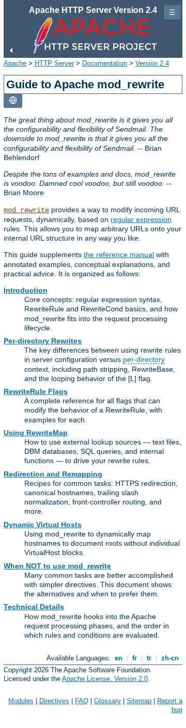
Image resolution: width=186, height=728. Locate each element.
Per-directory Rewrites (43, 341)
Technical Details (34, 607)
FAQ (81, 701)
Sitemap (139, 701)
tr (149, 658)
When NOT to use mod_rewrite (57, 566)
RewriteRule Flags (36, 391)
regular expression (141, 219)
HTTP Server (54, 63)
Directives (54, 701)
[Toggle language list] (13, 101)
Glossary (107, 701)
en (119, 658)
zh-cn (170, 658)
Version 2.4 (152, 63)
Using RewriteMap (36, 433)
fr (134, 658)
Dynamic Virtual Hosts (43, 524)
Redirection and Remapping (53, 474)
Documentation (104, 63)
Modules (21, 701)
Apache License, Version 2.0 (105, 679)
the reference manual (119, 254)
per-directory (144, 359)
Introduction (26, 290)
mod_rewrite (26, 210)
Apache (15, 63)
